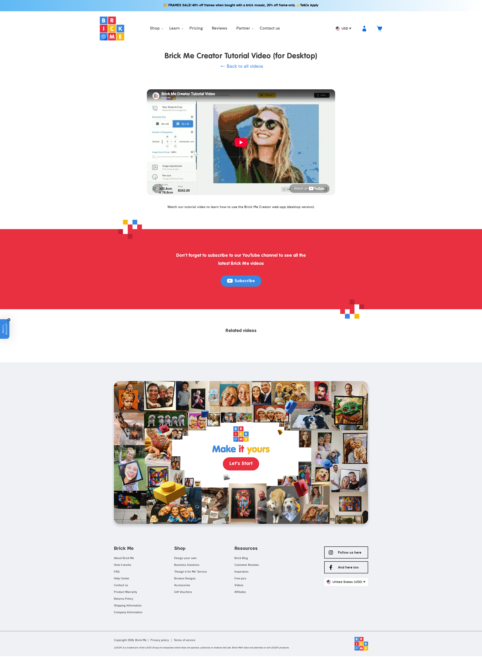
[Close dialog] (278, 271)
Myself (241, 345)
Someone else (241, 358)
